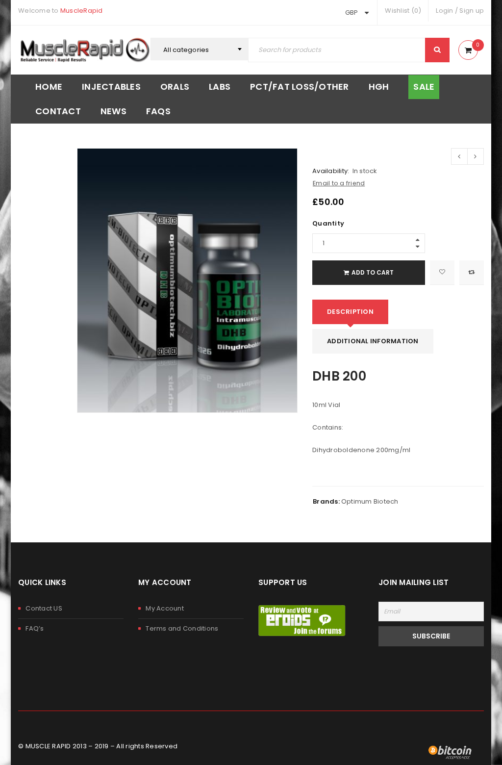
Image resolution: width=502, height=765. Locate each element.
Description (350, 311)
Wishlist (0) (403, 10)
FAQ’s (34, 628)
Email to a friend (339, 183)
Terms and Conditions (182, 628)
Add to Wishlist (442, 272)
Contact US (43, 608)
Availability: (330, 171)
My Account (165, 608)
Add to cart (372, 272)
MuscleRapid (81, 10)
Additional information (373, 341)
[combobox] (199, 50)
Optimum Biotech (370, 501)
